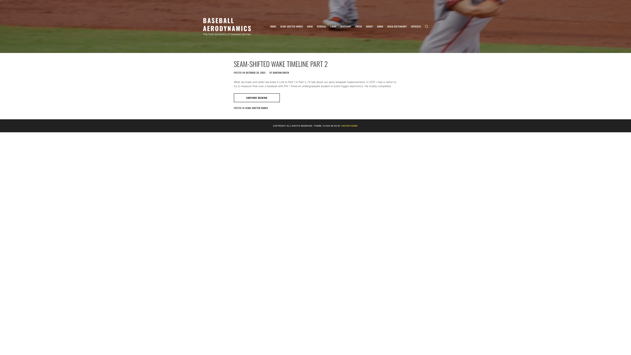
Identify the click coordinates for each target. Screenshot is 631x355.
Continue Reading (256, 97)
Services (416, 26)
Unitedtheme (349, 126)
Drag (310, 26)
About (369, 26)
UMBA (380, 26)
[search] (426, 26)
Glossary (345, 26)
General (321, 26)
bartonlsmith (281, 72)
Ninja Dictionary (397, 26)
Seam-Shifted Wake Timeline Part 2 (281, 64)
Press (358, 26)
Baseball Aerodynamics (227, 24)
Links (333, 26)
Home (273, 26)
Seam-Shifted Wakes (291, 26)
